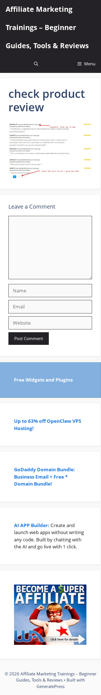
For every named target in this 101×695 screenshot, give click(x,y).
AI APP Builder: (31, 525)
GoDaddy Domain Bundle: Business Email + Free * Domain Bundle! (44, 476)
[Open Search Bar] (36, 64)
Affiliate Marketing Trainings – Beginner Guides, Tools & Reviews (47, 27)
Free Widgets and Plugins (43, 380)
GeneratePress (50, 686)
